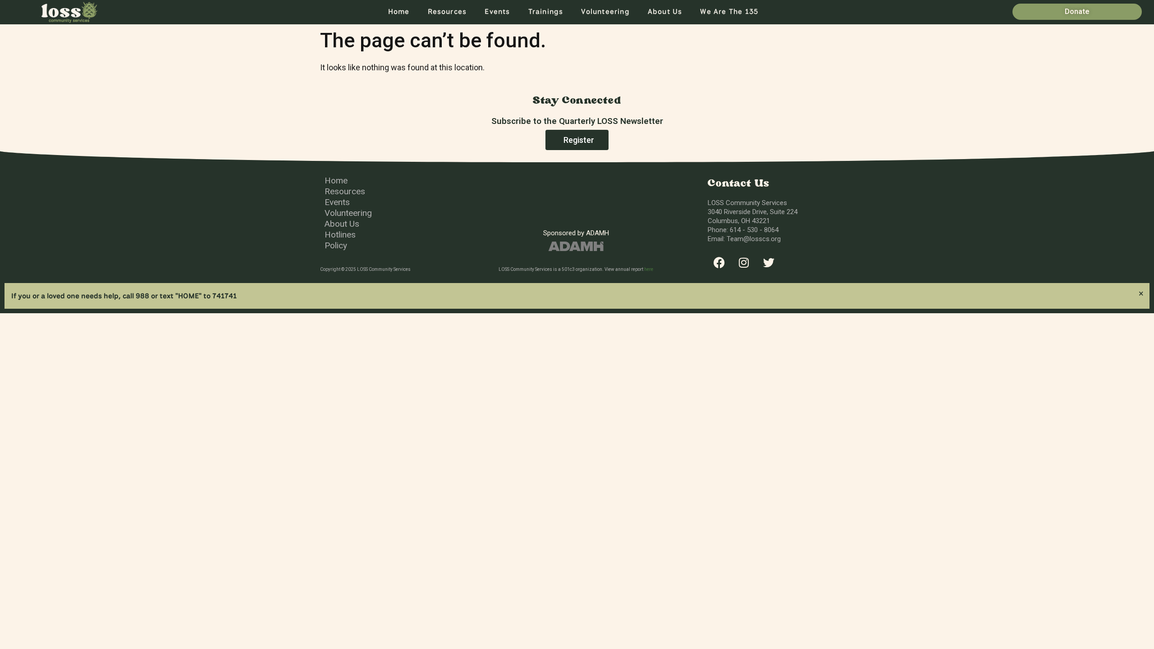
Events (497, 11)
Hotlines (340, 234)
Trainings (545, 11)
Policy (336, 245)
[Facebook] (719, 262)
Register (578, 140)
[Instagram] (744, 262)
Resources (447, 11)
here (648, 269)
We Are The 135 (729, 11)
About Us (665, 11)
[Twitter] (768, 262)
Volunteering (605, 11)
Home (399, 11)
